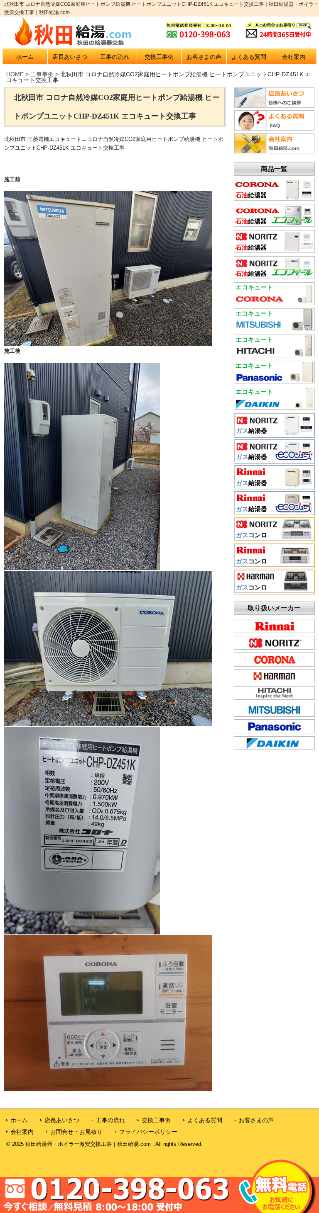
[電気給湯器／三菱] (274, 328)
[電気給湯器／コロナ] (274, 302)
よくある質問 (248, 56)
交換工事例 (159, 56)
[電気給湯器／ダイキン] (274, 406)
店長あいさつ (69, 56)
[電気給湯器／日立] (274, 354)
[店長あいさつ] (274, 105)
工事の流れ (114, 56)
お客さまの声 (203, 56)
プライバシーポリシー (148, 1131)
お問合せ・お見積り (76, 1131)
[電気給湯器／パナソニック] (274, 380)
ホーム (25, 56)
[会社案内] (274, 151)
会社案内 (293, 56)
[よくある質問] (274, 128)
